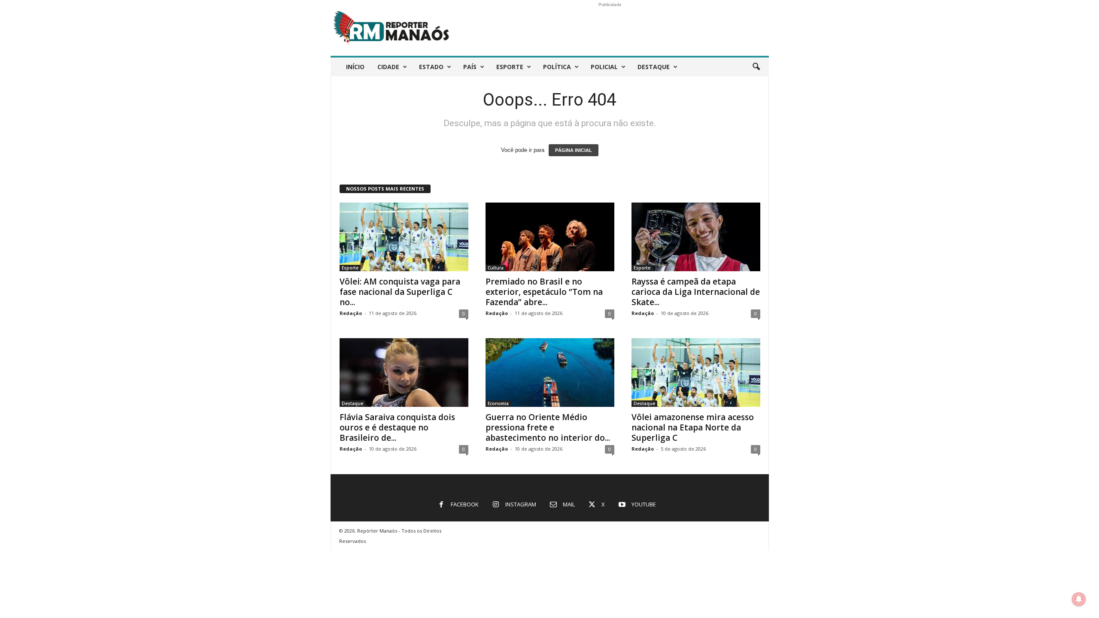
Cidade (388, 67)
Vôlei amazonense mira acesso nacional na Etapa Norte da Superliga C (692, 427)
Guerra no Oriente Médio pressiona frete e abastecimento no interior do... (548, 427)
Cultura (496, 268)
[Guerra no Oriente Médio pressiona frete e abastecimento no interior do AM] (550, 372)
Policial (604, 67)
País (470, 67)
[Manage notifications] (1079, 599)
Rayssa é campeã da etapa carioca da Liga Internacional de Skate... (695, 292)
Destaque (654, 67)
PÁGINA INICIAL (573, 150)
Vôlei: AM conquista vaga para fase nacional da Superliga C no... (400, 292)
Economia (498, 403)
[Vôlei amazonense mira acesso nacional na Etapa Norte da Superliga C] (695, 372)
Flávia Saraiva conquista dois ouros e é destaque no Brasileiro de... (397, 427)
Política (557, 67)
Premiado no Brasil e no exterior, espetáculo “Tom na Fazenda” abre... (544, 292)
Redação (351, 313)
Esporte (509, 67)
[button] (756, 67)
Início (355, 67)
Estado (431, 67)
